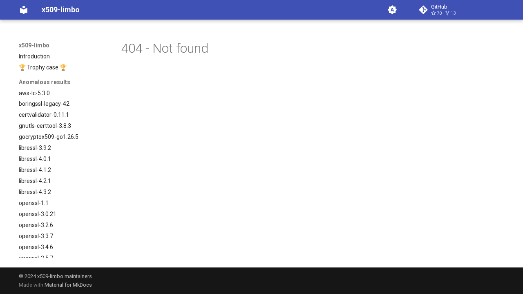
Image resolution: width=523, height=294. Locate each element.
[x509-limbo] (24, 10)
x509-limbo (34, 45)
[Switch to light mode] (392, 10)
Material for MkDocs (68, 285)
